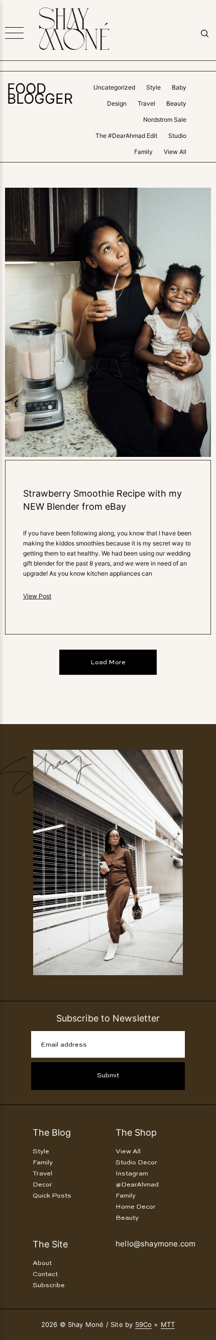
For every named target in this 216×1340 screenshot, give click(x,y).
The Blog (52, 1132)
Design (117, 103)
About (42, 1263)
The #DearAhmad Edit (126, 135)
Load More (108, 662)
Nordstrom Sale (164, 119)
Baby (179, 87)
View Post (37, 596)
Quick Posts (52, 1196)
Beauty (176, 103)
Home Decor (136, 1207)
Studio (177, 135)
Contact (45, 1274)
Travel (146, 103)
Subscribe (49, 1285)
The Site (50, 1244)
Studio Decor (136, 1162)
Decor (42, 1184)
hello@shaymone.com (155, 1243)
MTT (168, 1324)
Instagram (132, 1173)
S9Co (143, 1324)
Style (153, 87)
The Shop (136, 1132)
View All (175, 151)
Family (143, 151)
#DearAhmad (137, 1184)
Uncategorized (114, 87)
